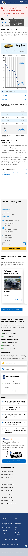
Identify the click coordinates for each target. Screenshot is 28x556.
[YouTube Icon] (20, 539)
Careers (16, 518)
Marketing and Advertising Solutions (19, 524)
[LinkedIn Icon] (16, 539)
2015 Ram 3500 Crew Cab (7, 487)
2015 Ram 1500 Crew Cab (7, 471)
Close (18, 24)
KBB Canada (17, 534)
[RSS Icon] (12, 539)
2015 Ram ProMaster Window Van (8, 503)
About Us (17, 516)
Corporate (17, 520)
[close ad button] (26, 546)
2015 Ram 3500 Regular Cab (7, 494)
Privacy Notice (5, 520)
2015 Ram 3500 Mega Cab (7, 490)
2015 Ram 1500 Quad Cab (7, 474)
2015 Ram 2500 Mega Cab (7, 481)
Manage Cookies (5, 533)
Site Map (17, 529)
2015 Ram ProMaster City (7, 507)
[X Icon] (9, 539)
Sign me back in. (10, 15)
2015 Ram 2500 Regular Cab (7, 484)
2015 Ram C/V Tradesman (7, 497)
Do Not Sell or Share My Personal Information (7, 524)
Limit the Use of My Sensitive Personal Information (6, 529)
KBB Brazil (17, 532)
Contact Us (4, 518)
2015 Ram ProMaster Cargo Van (8, 500)
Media (16, 527)
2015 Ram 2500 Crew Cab (7, 477)
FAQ (2, 516)
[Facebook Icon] (6, 539)
